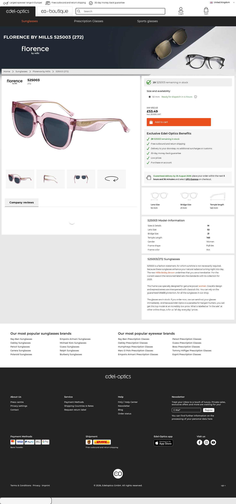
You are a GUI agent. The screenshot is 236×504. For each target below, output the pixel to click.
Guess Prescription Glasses (186, 343)
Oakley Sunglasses (20, 343)
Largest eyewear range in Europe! (26, 2)
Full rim (210, 245)
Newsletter (124, 406)
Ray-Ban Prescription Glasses (133, 339)
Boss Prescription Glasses (186, 346)
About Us (15, 396)
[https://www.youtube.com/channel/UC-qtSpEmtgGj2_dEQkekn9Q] (213, 443)
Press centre (17, 402)
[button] (17, 11)
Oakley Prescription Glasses (133, 343)
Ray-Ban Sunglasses (21, 339)
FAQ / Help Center (128, 402)
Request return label (75, 409)
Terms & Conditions (20, 485)
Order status (124, 413)
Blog (120, 409)
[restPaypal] (29, 442)
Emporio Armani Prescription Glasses (138, 354)
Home (7, 71)
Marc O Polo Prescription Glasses (135, 350)
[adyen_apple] (38, 442)
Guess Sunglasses (69, 346)
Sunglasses (21, 71)
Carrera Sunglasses (20, 350)
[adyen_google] (45, 442)
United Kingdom (222, 2)
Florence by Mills (41, 71)
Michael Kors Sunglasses (73, 343)
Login (181, 14)
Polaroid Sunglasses (21, 354)
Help (120, 396)
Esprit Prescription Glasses (186, 354)
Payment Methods (74, 402)
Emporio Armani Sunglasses (75, 339)
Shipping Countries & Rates (79, 406)
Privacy (36, 485)
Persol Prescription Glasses (186, 339)
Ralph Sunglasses (69, 350)
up (223, 485)
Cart (206, 14)
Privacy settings (18, 406)
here (210, 419)
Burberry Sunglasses (71, 354)
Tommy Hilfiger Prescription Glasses (191, 350)
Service (68, 396)
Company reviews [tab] (21, 202)
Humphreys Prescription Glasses (135, 346)
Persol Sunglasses (20, 346)
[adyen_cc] (12, 442)
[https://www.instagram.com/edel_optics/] (206, 443)
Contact (14, 409)
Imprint (46, 485)
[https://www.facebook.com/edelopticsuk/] (199, 443)
